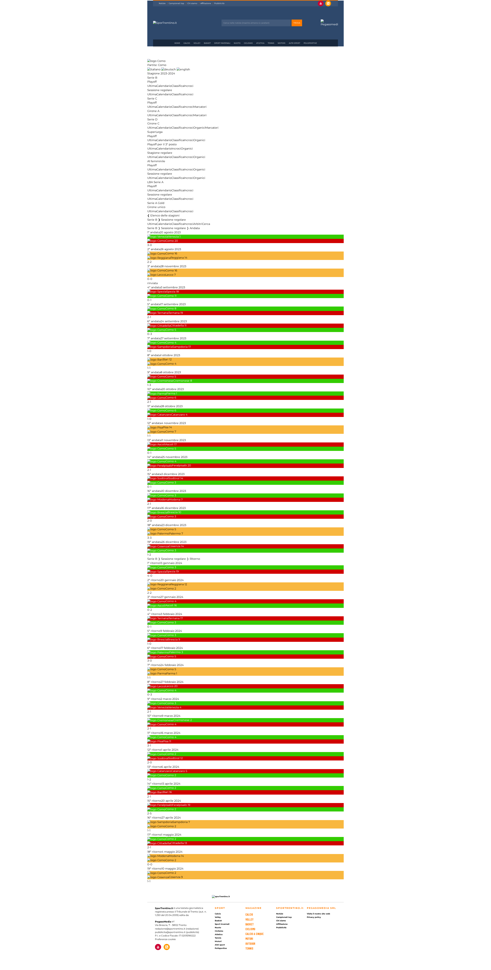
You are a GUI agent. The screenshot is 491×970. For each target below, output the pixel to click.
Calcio (187, 43)
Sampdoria (180, 347)
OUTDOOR (250, 943)
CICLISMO (250, 929)
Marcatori (200, 107)
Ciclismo (248, 43)
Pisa (165, 427)
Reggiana (177, 258)
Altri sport (294, 43)
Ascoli (169, 444)
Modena (174, 499)
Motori (281, 43)
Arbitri (197, 224)
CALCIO (249, 914)
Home (177, 43)
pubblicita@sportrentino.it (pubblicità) (177, 932)
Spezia (170, 291)
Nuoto (237, 43)
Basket (207, 43)
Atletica (260, 43)
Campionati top (176, 3)
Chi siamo (192, 3)
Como (170, 240)
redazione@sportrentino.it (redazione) (177, 928)
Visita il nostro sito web (318, 913)
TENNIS (249, 948)
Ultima (152, 86)
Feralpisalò (179, 465)
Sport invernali (222, 43)
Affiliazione (205, 3)
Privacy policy (314, 917)
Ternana (174, 313)
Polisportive (310, 43)
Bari (165, 359)
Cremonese (181, 380)
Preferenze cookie (165, 939)
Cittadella (177, 325)
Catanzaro (178, 414)
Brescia (172, 512)
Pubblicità (219, 3)
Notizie (162, 3)
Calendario (164, 86)
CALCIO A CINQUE (255, 933)
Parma (170, 393)
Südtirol (174, 478)
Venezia (173, 236)
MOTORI (249, 938)
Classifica (177, 86)
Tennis (271, 43)
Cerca (206, 224)
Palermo (175, 533)
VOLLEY (250, 919)
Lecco (169, 274)
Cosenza (174, 546)
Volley (197, 43)
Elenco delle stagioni (165, 215)
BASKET (250, 924)
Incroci (188, 86)
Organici (199, 127)
